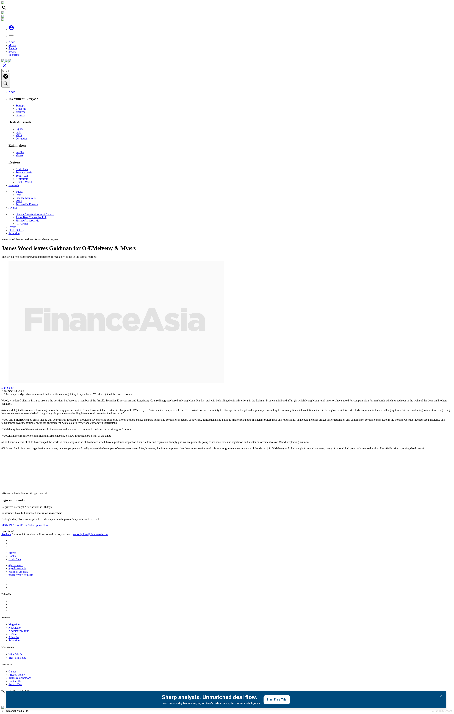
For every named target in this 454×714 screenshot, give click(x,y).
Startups (20, 105)
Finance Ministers (25, 197)
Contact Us (15, 681)
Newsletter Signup (19, 630)
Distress (20, 115)
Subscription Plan (38, 525)
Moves (12, 45)
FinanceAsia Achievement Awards (35, 214)
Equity (19, 128)
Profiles (20, 152)
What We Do (16, 654)
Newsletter (15, 627)
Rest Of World (24, 182)
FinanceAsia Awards (27, 220)
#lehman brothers (18, 571)
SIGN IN (6, 525)
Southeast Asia (24, 172)
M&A (19, 135)
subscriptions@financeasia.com (90, 534)
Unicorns (21, 108)
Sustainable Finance (27, 204)
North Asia (22, 169)
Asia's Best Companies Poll (31, 217)
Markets (20, 111)
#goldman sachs (17, 568)
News (12, 41)
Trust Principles (17, 657)
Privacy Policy (17, 674)
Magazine (14, 624)
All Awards (22, 223)
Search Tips (15, 684)
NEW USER (20, 525)
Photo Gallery (16, 230)
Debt (18, 132)
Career (12, 671)
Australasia (22, 178)
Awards (13, 48)
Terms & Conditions (20, 677)
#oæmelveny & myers (21, 574)
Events (12, 51)
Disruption (21, 138)
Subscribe (14, 54)
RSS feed (14, 634)
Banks (12, 555)
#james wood (16, 565)
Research (14, 185)
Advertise (14, 637)
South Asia (22, 175)
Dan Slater (7, 387)
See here (6, 534)
